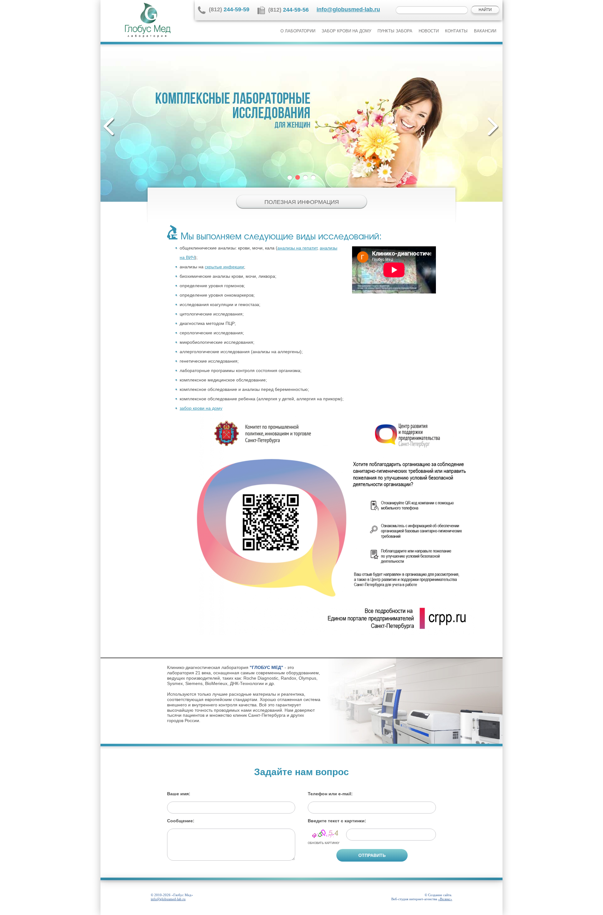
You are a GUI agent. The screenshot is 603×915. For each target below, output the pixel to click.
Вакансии (485, 31)
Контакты (456, 31)
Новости (429, 31)
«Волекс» (445, 899)
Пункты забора (395, 31)
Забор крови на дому (346, 31)
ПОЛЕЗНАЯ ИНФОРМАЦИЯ (301, 202)
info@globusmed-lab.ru (348, 9)
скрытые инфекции (224, 266)
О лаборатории (297, 31)
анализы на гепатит (297, 247)
